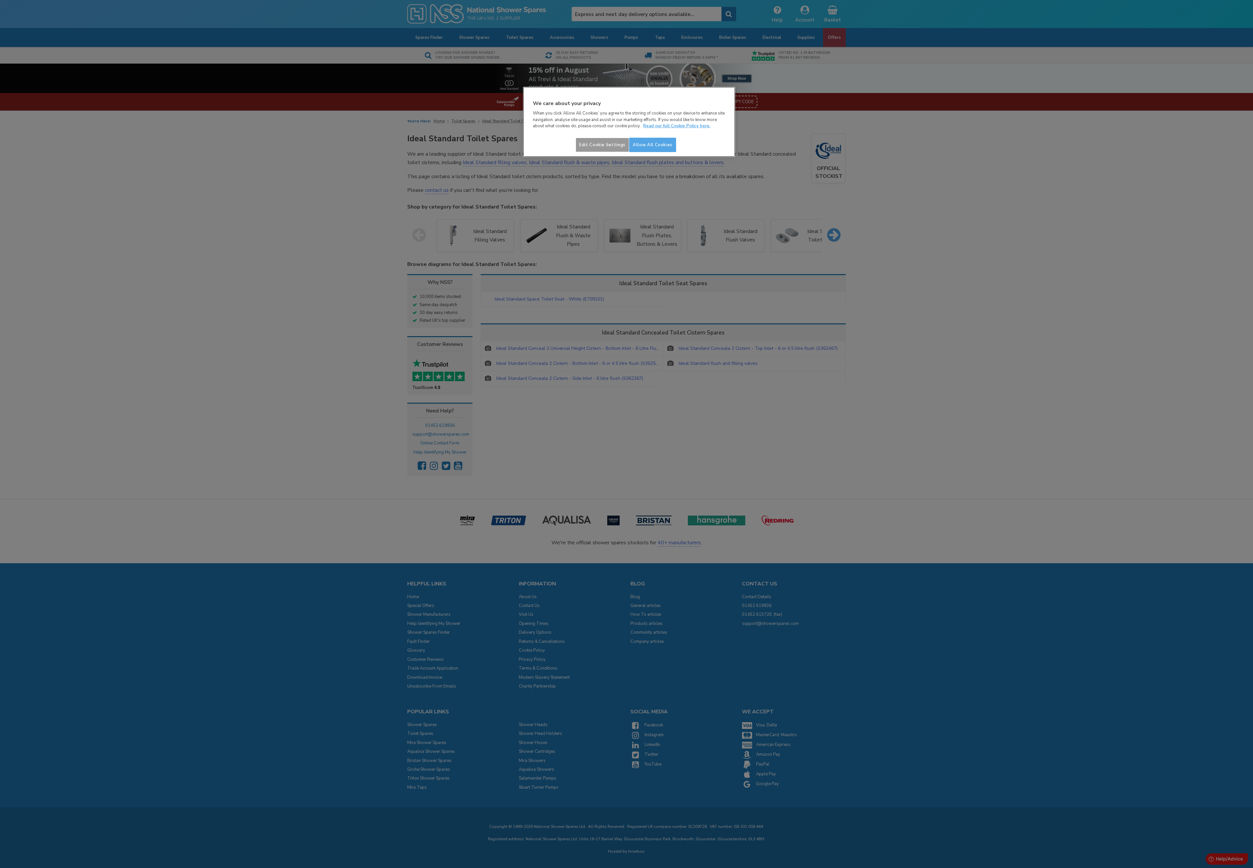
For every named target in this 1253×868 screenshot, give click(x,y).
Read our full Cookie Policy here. (676, 126)
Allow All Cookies (653, 145)
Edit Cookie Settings (602, 145)
